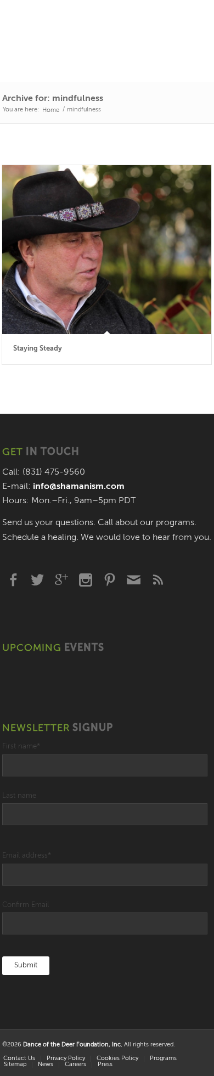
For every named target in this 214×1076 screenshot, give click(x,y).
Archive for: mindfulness (52, 98)
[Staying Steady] (106, 250)
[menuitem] (66, 1059)
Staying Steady (37, 348)
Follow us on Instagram (86, 580)
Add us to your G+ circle (61, 580)
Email (134, 580)
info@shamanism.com (79, 486)
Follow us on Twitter (37, 580)
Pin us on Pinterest (110, 580)
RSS (158, 580)
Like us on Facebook (13, 580)
